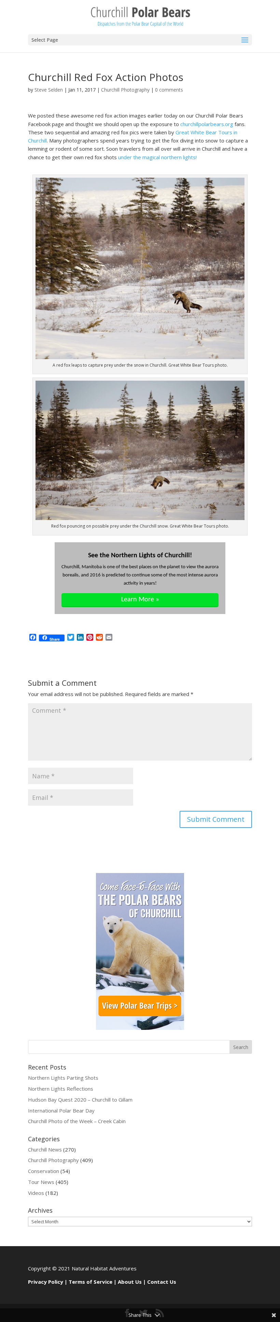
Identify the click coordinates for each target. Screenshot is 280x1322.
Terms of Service (90, 1281)
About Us (130, 1281)
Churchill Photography (125, 89)
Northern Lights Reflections (60, 1088)
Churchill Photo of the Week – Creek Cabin (77, 1121)
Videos (36, 1192)
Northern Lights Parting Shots (63, 1077)
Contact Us (161, 1281)
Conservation (43, 1171)
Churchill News (45, 1149)
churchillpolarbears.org (207, 124)
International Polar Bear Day (61, 1110)
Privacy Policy (45, 1281)
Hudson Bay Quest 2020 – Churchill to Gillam (80, 1099)
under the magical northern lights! (157, 157)
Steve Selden (48, 89)
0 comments (169, 89)
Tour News (41, 1181)
